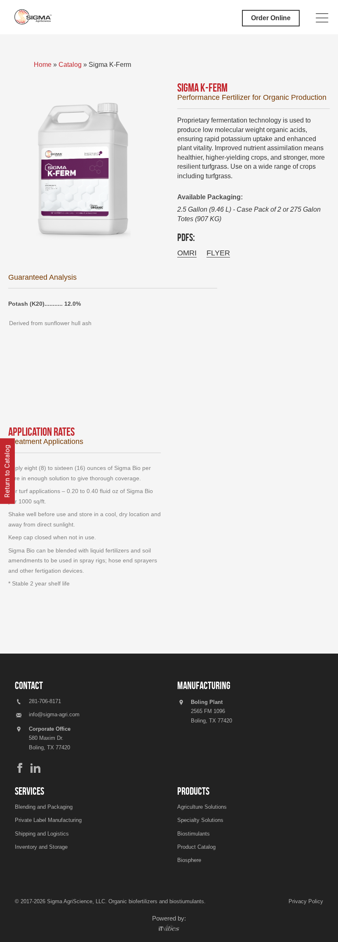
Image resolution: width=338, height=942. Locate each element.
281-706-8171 (44, 701)
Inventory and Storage (41, 847)
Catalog (70, 64)
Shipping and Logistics (42, 834)
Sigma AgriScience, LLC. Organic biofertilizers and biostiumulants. (126, 901)
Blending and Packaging (44, 807)
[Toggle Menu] (322, 18)
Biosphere (189, 860)
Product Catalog (196, 847)
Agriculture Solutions (202, 807)
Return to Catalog (7, 471)
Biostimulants (193, 834)
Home (43, 64)
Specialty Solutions (200, 820)
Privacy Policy (306, 901)
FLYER (218, 253)
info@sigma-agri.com (54, 714)
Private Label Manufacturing (48, 820)
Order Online (271, 17)
